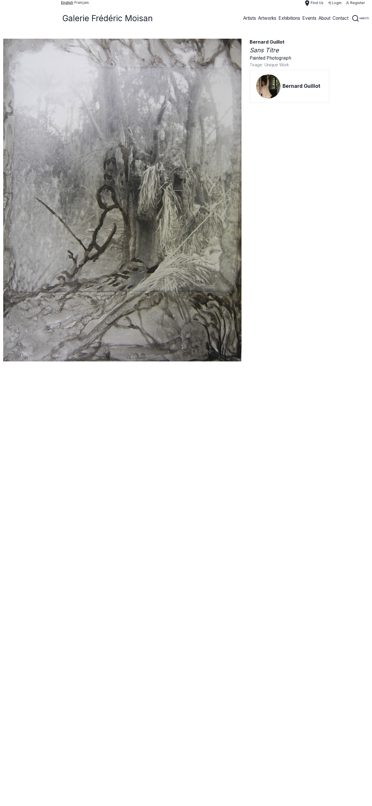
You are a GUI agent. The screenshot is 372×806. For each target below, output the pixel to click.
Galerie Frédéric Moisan (107, 18)
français (81, 2)
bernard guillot (267, 42)
